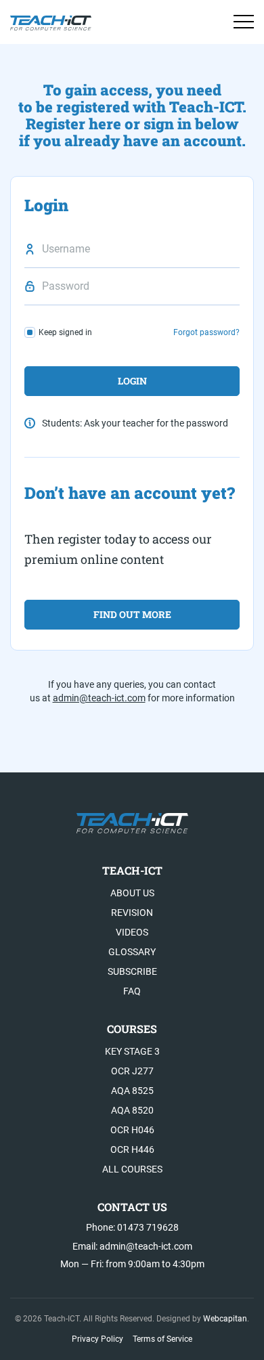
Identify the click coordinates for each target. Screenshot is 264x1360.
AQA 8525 (132, 1090)
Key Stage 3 (132, 1051)
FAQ (132, 991)
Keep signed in (65, 332)
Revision (132, 912)
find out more (132, 614)
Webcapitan (225, 1318)
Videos (132, 932)
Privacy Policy (97, 1339)
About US (132, 892)
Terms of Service (162, 1339)
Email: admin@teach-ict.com (132, 1246)
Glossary (132, 951)
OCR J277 (132, 1071)
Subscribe (132, 971)
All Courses (132, 1169)
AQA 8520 (132, 1110)
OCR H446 (132, 1149)
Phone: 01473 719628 (132, 1227)
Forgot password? (206, 332)
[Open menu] (244, 21)
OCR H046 (132, 1129)
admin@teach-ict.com (99, 698)
